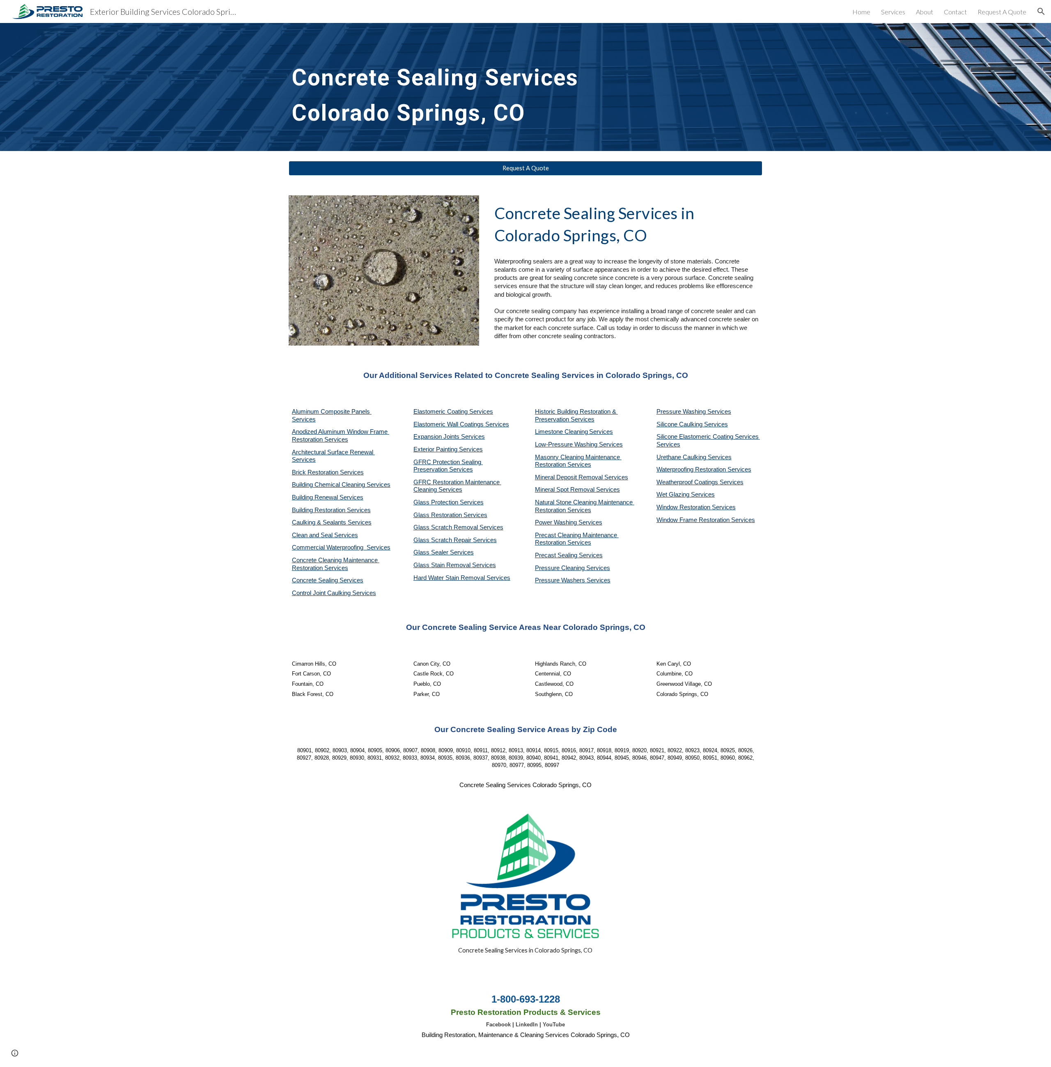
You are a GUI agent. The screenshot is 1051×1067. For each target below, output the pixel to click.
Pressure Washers (561, 580)
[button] (1041, 11)
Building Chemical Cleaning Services (341, 484)
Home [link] (861, 12)
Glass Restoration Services (450, 515)
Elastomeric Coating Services (453, 411)
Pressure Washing (681, 411)
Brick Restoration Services (328, 472)
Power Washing (556, 522)
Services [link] (893, 12)
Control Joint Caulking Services (334, 593)
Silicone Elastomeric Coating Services (707, 436)
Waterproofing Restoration (691, 469)
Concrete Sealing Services (327, 580)
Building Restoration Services (331, 510)
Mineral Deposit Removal (569, 477)
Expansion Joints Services (449, 436)
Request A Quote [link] (1002, 12)
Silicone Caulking (680, 424)
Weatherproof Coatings (688, 482)
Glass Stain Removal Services (454, 565)
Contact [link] (955, 12)
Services (601, 431)
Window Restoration (684, 507)
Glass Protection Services (448, 502)
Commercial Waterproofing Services (341, 547)
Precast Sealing (557, 555)
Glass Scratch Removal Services (458, 527)
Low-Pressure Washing (567, 444)
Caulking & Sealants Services (332, 522)
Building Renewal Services (327, 497)
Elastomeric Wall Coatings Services (461, 424)
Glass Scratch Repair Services (455, 540)
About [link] (924, 12)
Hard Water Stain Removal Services (461, 578)
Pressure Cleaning (560, 568)
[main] (445, 87)
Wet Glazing (673, 494)
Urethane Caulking (682, 457)
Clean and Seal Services (325, 535)
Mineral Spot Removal (565, 489)
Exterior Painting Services (448, 449)
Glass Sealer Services (443, 552)
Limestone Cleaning (561, 431)
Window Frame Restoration (693, 520)
